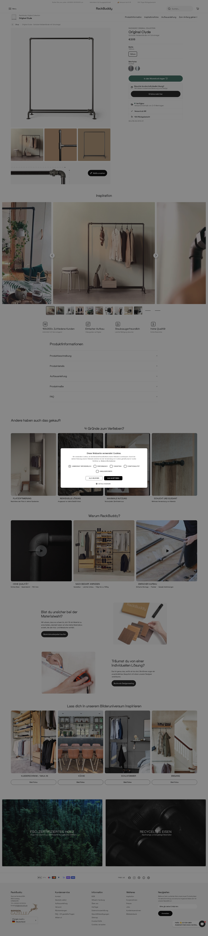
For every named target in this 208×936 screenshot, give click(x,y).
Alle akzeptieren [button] (113, 478)
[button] (104, 483)
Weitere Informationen (108, 461)
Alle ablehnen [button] (94, 478)
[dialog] (104, 468)
